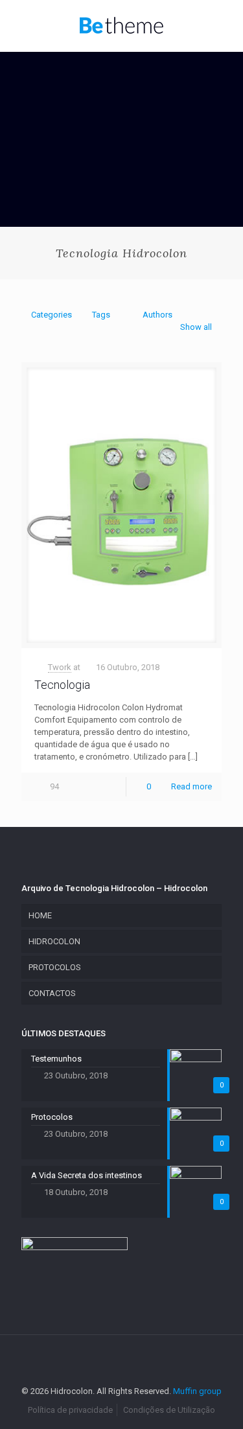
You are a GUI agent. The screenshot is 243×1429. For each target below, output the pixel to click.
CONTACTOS (52, 993)
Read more (191, 786)
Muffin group (197, 1391)
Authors (157, 314)
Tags (101, 314)
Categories (51, 314)
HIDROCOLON (54, 941)
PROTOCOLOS (55, 967)
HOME (40, 915)
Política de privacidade (70, 1410)
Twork (59, 667)
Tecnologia (62, 684)
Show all (196, 327)
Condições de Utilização (169, 1410)
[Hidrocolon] (121, 25)
